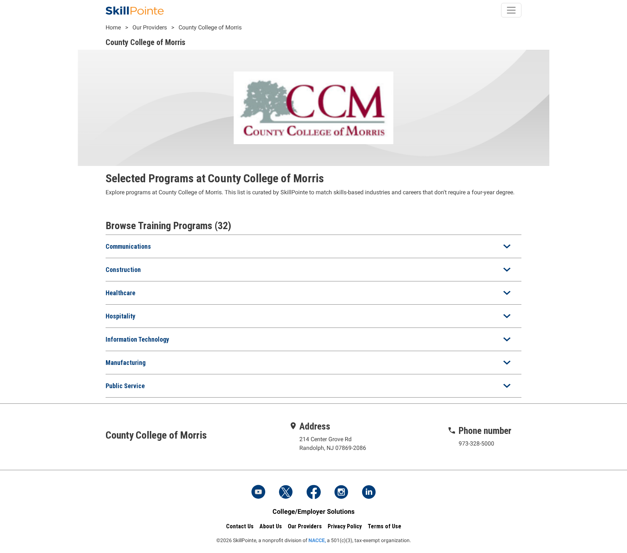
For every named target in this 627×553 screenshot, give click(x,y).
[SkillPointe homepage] (135, 10)
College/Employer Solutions (313, 511)
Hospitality (120, 316)
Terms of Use (384, 526)
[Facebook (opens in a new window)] (313, 493)
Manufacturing (126, 362)
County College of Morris (210, 27)
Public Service (125, 386)
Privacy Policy (345, 526)
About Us (270, 526)
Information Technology (137, 339)
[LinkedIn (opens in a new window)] (369, 493)
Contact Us (240, 526)
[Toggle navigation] (511, 10)
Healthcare (120, 293)
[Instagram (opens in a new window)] (341, 493)
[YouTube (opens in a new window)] (258, 493)
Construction (123, 269)
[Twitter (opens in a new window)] (286, 493)
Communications (128, 246)
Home (113, 27)
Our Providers (149, 27)
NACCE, (317, 540)
